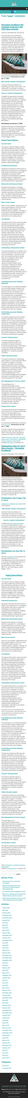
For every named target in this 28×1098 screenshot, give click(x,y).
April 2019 (5, 1023)
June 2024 (5, 945)
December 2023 (7, 955)
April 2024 (5, 948)
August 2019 (6, 1018)
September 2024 (7, 940)
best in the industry (12, 439)
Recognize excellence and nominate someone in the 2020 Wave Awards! (12, 27)
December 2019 (7, 1010)
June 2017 (5, 1053)
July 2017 (5, 1050)
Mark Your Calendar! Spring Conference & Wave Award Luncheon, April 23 (14, 895)
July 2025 (5, 923)
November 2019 (7, 1013)
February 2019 (6, 1028)
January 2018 (6, 1043)
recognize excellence (19, 865)
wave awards (16, 441)
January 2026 (6, 913)
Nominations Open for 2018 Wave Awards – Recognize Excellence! (13, 448)
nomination (10, 557)
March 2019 (5, 1025)
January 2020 (6, 1008)
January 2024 (6, 953)
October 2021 (6, 978)
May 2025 (5, 925)
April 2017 (5, 1055)
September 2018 (7, 1033)
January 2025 (6, 933)
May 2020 (5, 1000)
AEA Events (10, 442)
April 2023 (5, 965)
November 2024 (7, 935)
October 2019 (6, 1015)
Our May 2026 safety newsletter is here (13, 891)
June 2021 (5, 983)
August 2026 (6, 908)
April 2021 (5, 985)
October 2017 (6, 1048)
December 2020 (7, 993)
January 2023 (6, 968)
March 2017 (5, 1058)
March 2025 (5, 930)
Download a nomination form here (11, 504)
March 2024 (5, 950)
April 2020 (5, 1003)
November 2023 (7, 958)
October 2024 (6, 938)
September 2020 (7, 998)
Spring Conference (6, 441)
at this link (8, 77)
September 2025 (7, 918)
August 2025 (6, 920)
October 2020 (6, 995)
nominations (22, 439)
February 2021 (6, 990)
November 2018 (7, 1030)
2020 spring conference (12, 437)
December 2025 (7, 915)
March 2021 (5, 988)
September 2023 (7, 960)
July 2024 (5, 943)
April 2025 (5, 928)
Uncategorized (11, 868)
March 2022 (5, 973)
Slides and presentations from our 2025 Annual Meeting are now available (14, 899)
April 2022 (5, 970)
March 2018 (5, 1040)
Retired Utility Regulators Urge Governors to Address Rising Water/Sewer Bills (11, 887)
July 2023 (5, 963)
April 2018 (5, 1038)
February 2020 (6, 1005)
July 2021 (5, 980)
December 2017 (7, 1045)
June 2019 (5, 1020)
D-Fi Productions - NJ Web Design (14, 1096)
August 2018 (6, 1035)
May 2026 (5, 910)
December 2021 (7, 975)
